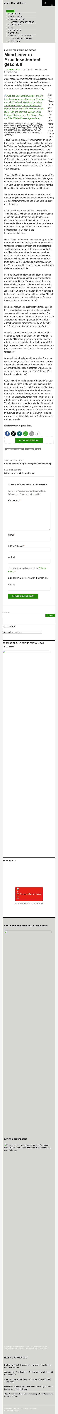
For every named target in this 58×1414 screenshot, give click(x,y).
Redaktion (28, 70)
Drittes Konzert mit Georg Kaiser (19, 471)
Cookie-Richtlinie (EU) (21, 39)
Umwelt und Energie (26, 50)
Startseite (15, 14)
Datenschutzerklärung (21, 36)
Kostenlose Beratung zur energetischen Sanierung (27, 462)
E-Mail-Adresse (16, 546)
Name (11, 535)
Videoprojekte (17, 19)
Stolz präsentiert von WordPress (16, 1408)
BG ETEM (29, 449)
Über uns (14, 33)
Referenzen (15, 30)
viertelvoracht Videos (22, 22)
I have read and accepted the (27, 570)
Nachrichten (10, 50)
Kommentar (14, 500)
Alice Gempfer (10, 1379)
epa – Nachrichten (14, 3)
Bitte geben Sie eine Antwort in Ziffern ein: (28, 578)
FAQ (11, 28)
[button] (7, 433)
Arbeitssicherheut (15, 449)
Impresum (33, 1408)
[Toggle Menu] (10, 11)
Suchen (6, 613)
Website (12, 557)
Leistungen (15, 25)
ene (38, 449)
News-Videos (16, 17)
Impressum (15, 41)
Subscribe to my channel (30, 894)
